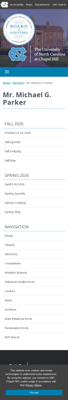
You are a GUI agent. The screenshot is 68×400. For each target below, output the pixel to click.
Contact (10, 291)
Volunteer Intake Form (19, 282)
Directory (18, 83)
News (8, 300)
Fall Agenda (12, 142)
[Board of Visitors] (19, 29)
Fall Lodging (13, 151)
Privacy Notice (34, 385)
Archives (10, 309)
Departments (42, 4)
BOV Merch (12, 337)
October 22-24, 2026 (18, 133)
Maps (29, 4)
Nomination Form (16, 328)
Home (7, 83)
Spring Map (12, 212)
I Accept (34, 392)
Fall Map (10, 160)
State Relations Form (18, 318)
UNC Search (59, 4)
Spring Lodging (15, 202)
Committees (13, 263)
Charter (10, 245)
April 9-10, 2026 (15, 184)
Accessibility (17, 4)
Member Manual (16, 272)
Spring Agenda (15, 193)
